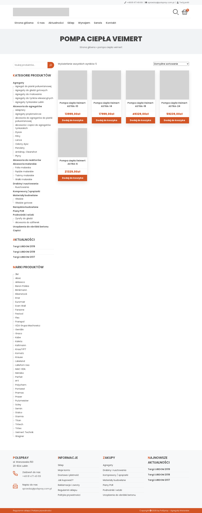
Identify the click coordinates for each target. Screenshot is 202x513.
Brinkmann (21, 290)
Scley (18, 404)
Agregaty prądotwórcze (28, 114)
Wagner (19, 436)
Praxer (18, 396)
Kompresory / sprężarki (26, 191)
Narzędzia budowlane (25, 207)
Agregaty (18, 82)
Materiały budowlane (25, 195)
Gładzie (19, 198)
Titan (18, 420)
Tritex (18, 428)
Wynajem (84, 23)
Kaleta (18, 341)
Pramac (19, 392)
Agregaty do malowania (28, 94)
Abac (18, 278)
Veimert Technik (24, 432)
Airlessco (20, 282)
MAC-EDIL (20, 369)
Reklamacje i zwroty (69, 485)
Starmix (19, 416)
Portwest (20, 388)
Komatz (19, 353)
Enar (17, 297)
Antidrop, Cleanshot (26, 151)
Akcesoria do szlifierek (27, 222)
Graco (18, 333)
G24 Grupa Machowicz (27, 325)
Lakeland (20, 361)
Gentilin (19, 329)
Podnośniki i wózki (23, 214)
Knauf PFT (20, 349)
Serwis (98, 23)
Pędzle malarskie (24, 171)
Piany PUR (18, 211)
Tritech (19, 424)
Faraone (19, 309)
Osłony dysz (21, 144)
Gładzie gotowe (23, 202)
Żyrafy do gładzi (24, 218)
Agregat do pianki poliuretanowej (33, 86)
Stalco (18, 412)
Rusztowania (22, 187)
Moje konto (64, 470)
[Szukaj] (51, 65)
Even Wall (20, 305)
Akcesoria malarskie (25, 163)
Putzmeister (22, 400)
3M (16, 274)
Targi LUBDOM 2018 (24, 251)
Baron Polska (22, 286)
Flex (17, 317)
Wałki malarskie (23, 179)
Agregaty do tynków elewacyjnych (34, 98)
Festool (19, 313)
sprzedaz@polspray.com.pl (161, 2)
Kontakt (111, 23)
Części (17, 230)
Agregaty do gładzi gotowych (31, 90)
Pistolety (20, 148)
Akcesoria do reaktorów (27, 160)
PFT (17, 380)
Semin (18, 408)
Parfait (19, 377)
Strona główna (24, 23)
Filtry (17, 136)
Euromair (20, 301)
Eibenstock (21, 294)
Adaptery (20, 110)
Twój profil (184, 2)
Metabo (19, 373)
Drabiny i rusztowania (25, 183)
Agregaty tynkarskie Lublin (29, 102)
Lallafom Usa (22, 365)
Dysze (18, 132)
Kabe (18, 337)
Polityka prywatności (69, 495)
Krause (19, 357)
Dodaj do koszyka (72, 120)
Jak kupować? (65, 480)
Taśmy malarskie (24, 175)
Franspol (19, 321)
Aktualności (56, 23)
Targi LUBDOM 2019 (24, 246)
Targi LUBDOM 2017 (24, 257)
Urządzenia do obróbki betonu (30, 226)
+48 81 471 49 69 (135, 2)
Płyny (18, 155)
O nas (41, 23)
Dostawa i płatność (68, 475)
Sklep (70, 23)
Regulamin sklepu (67, 490)
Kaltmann (20, 345)
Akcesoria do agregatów (27, 106)
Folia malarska (23, 167)
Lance (18, 140)
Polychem (20, 384)
